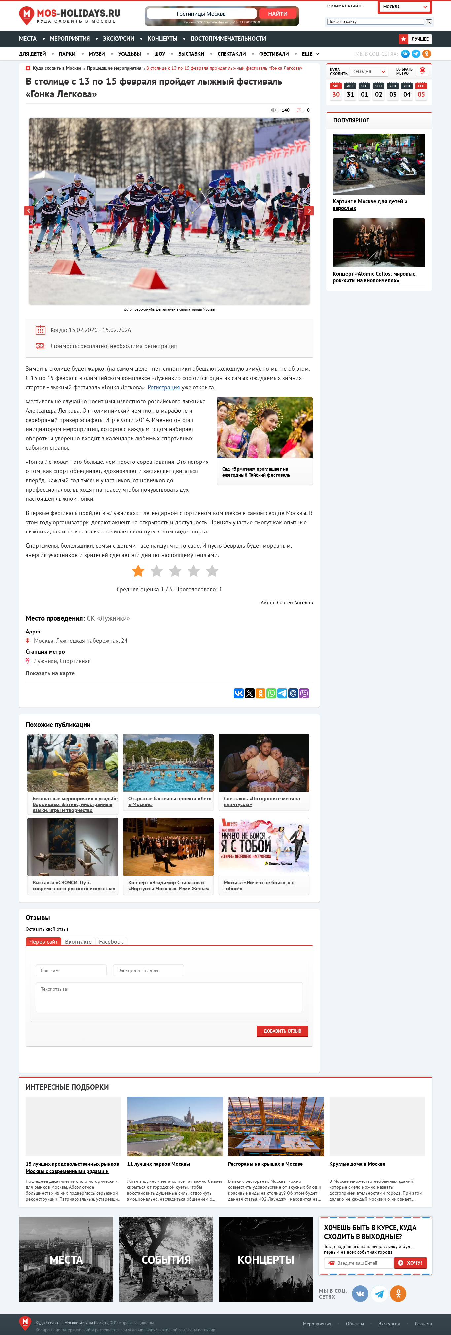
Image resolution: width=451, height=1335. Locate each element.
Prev (29, 211)
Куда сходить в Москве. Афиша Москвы (72, 1323)
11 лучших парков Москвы (158, 1163)
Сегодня (362, 71)
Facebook (111, 941)
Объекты (355, 1324)
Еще (307, 54)
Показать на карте (50, 673)
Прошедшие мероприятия (114, 68)
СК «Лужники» (108, 618)
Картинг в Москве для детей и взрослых (370, 205)
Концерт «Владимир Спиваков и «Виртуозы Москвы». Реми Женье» (169, 885)
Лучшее (419, 39)
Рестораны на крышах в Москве (265, 1163)
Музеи (97, 54)
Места (28, 38)
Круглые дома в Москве (357, 1163)
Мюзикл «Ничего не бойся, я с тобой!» (259, 885)
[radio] (135, 572)
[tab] (43, 941)
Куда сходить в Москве (77, 21)
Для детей (32, 54)
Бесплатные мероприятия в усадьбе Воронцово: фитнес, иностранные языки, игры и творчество (75, 804)
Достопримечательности (228, 38)
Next (309, 211)
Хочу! (414, 1262)
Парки (67, 54)
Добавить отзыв (282, 1031)
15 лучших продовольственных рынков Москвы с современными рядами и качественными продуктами (72, 1167)
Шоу (159, 54)
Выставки (191, 54)
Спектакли (232, 54)
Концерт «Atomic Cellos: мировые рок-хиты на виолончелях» (374, 277)
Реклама (423, 1324)
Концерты (162, 38)
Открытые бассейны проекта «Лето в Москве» (170, 801)
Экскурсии (118, 38)
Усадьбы (129, 54)
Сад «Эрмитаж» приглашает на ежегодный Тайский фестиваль (256, 472)
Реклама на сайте (344, 5)
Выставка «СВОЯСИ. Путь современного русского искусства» (74, 885)
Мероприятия (70, 38)
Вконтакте (78, 941)
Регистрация (164, 387)
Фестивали (274, 54)
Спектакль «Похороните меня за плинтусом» (262, 801)
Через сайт (43, 941)
